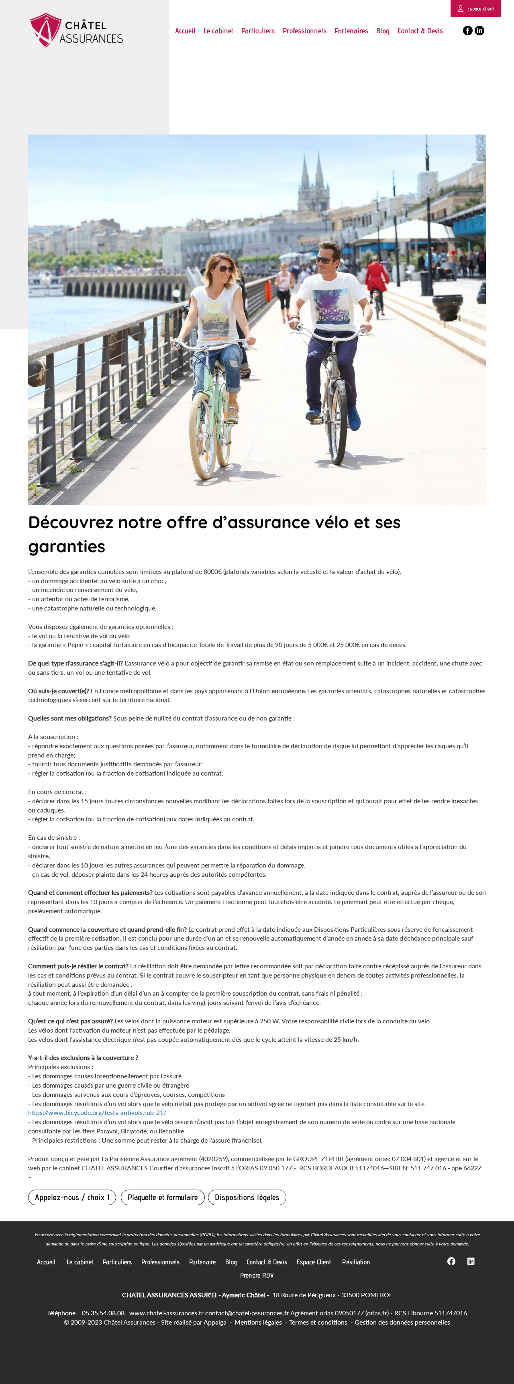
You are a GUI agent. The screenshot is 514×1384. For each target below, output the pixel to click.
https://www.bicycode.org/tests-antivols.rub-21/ (98, 1112)
